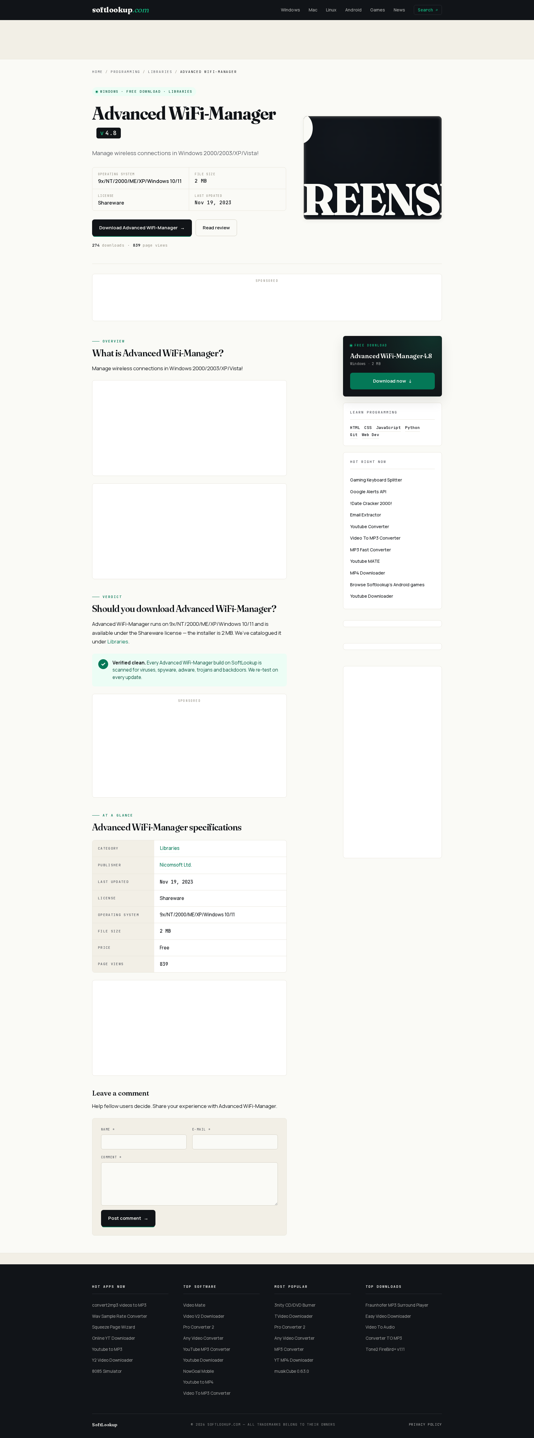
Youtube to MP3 (107, 1349)
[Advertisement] (267, 39)
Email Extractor (365, 515)
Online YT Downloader (113, 1338)
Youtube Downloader (371, 596)
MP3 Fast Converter (370, 550)
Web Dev (370, 434)
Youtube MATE (365, 561)
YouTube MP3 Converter (206, 1349)
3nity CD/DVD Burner (295, 1305)
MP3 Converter (289, 1349)
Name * (108, 1129)
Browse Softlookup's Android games (387, 585)
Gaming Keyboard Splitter (376, 480)
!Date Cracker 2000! (371, 503)
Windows (290, 10)
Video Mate (194, 1305)
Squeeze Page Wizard (113, 1327)
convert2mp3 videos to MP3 (119, 1305)
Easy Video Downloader (388, 1316)
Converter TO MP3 (384, 1338)
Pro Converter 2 (198, 1327)
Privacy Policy (425, 1424)
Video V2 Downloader (203, 1316)
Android (353, 10)
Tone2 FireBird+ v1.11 (385, 1349)
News (399, 10)
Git (354, 434)
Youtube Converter (369, 526)
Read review (216, 227)
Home (97, 72)
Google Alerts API (368, 491)
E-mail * (201, 1129)
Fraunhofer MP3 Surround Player (397, 1305)
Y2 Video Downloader (112, 1360)
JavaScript (388, 427)
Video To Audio (380, 1327)
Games (377, 10)
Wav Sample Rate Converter (119, 1316)
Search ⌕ (428, 10)
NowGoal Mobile (198, 1371)
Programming (125, 72)
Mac (313, 10)
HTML (355, 427)
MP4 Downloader (367, 573)
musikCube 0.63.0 (291, 1371)
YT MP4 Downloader (293, 1360)
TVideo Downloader (293, 1316)
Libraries (160, 72)
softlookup (120, 9)
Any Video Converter (203, 1338)
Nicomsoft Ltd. (176, 865)
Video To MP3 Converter (375, 538)
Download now (392, 381)
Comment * (111, 1157)
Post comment (128, 1218)
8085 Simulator (107, 1371)
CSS (368, 427)
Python (412, 427)
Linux (331, 10)
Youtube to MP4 (198, 1382)
